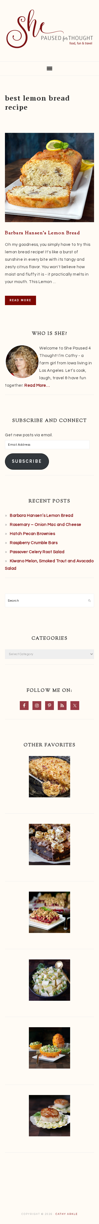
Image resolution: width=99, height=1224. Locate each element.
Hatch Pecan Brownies (32, 534)
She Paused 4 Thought (50, 29)
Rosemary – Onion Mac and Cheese (45, 525)
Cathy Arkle (67, 1214)
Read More (20, 300)
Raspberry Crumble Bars (33, 543)
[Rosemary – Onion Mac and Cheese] (49, 778)
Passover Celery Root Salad (37, 552)
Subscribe (27, 461)
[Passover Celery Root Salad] (49, 981)
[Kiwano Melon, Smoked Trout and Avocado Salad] (49, 1049)
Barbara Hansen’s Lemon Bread (42, 233)
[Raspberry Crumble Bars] (49, 913)
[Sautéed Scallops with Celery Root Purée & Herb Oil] (49, 1117)
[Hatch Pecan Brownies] (49, 846)
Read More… (37, 385)
